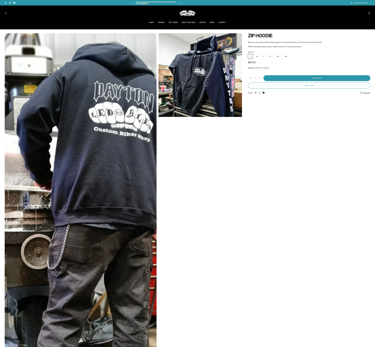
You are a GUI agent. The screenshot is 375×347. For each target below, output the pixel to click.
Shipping (251, 68)
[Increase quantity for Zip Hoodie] (259, 78)
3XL (286, 56)
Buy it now (309, 85)
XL (270, 56)
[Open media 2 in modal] (200, 75)
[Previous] (131, 2)
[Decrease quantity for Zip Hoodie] (250, 78)
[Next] (179, 2)
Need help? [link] (366, 93)
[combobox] (360, 2)
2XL (278, 56)
